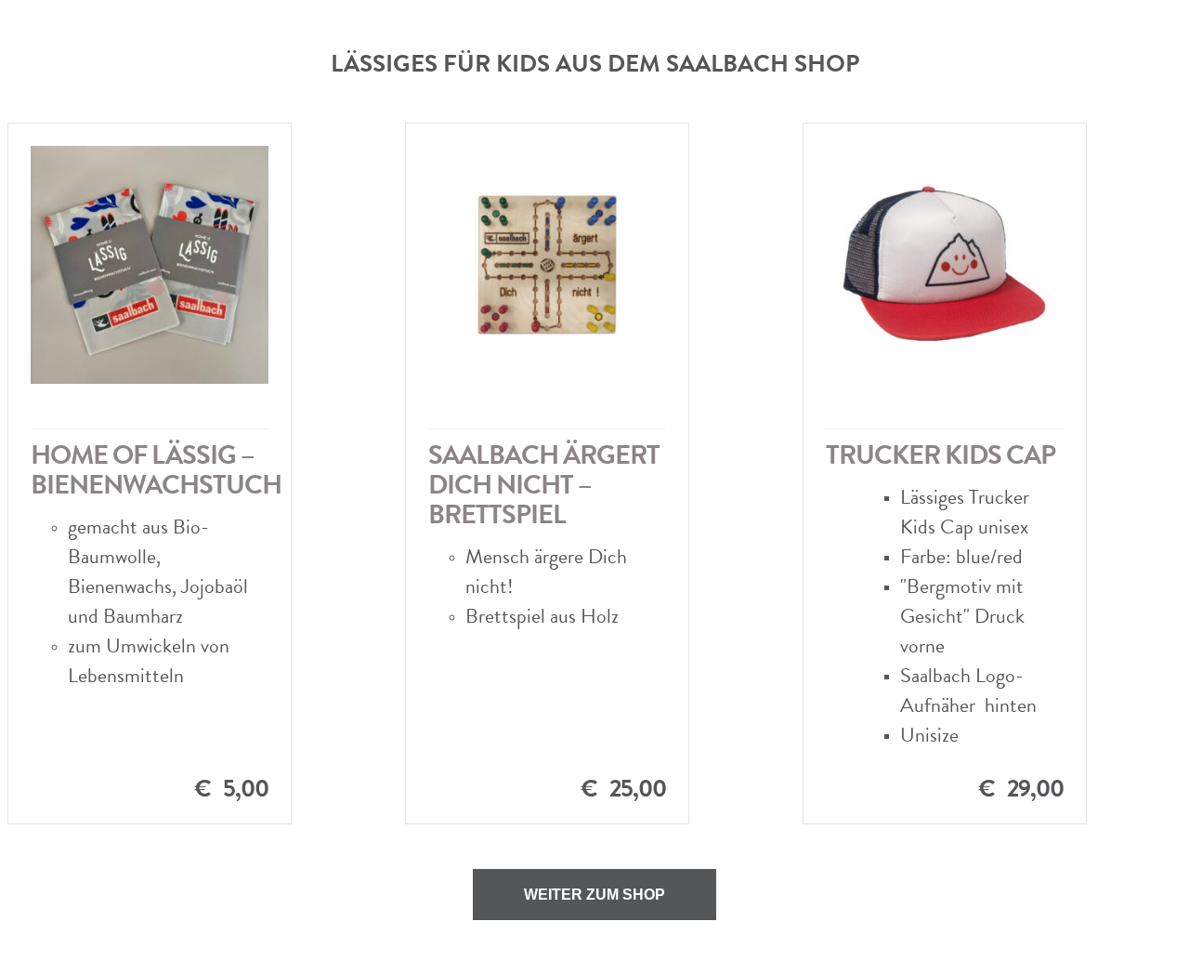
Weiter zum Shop (594, 894)
